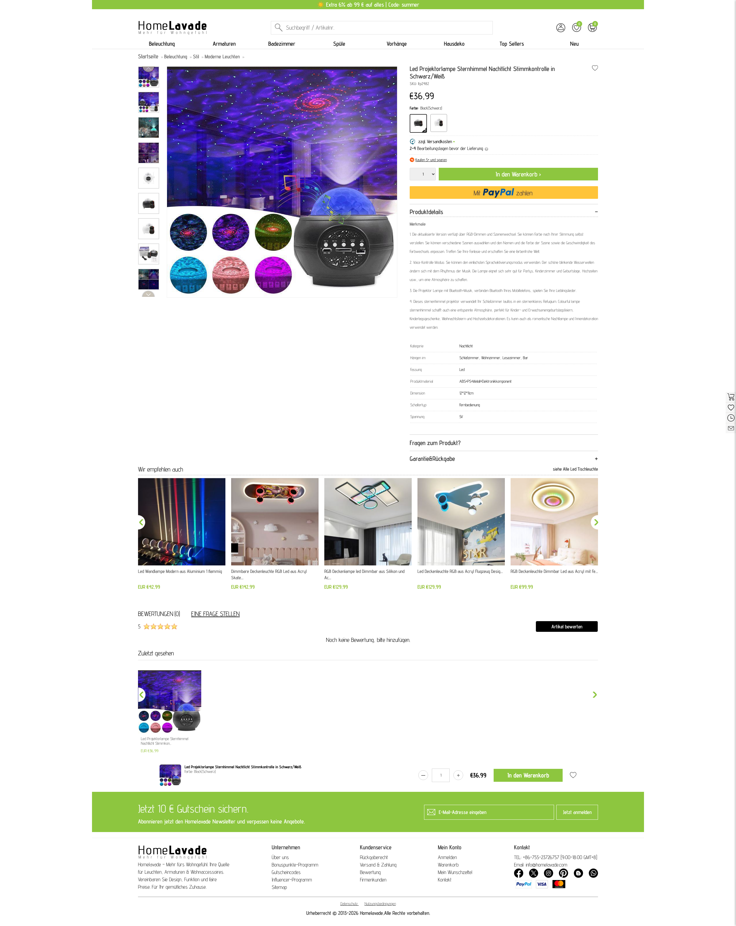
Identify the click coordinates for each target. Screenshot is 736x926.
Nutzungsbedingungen (380, 903)
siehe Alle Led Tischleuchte (575, 469)
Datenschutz (349, 903)
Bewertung (370, 872)
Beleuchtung (162, 43)
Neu (574, 43)
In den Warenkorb (528, 775)
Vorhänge (397, 43)
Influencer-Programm (292, 880)
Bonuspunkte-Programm (295, 865)
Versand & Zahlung (378, 865)
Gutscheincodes (286, 872)
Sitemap (279, 887)
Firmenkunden (373, 880)
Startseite (148, 56)
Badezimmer (281, 43)
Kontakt (444, 880)
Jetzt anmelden (577, 812)
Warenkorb (448, 865)
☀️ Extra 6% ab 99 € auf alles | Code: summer (368, 4)
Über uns (280, 857)
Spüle (339, 43)
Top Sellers (512, 43)
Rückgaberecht (374, 857)
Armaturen (224, 43)
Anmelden (447, 857)
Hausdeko (454, 43)
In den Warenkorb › (518, 174)
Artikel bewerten (566, 626)
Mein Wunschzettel (455, 872)
